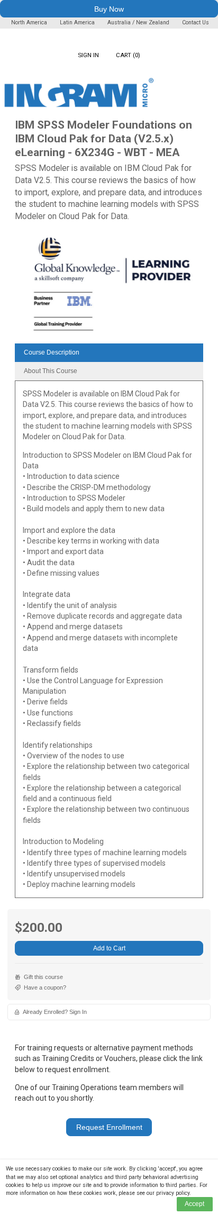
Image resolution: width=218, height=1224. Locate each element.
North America (30, 22)
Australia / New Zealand (138, 22)
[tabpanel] (109, 642)
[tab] (109, 352)
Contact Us (195, 22)
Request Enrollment (109, 1127)
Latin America (78, 22)
